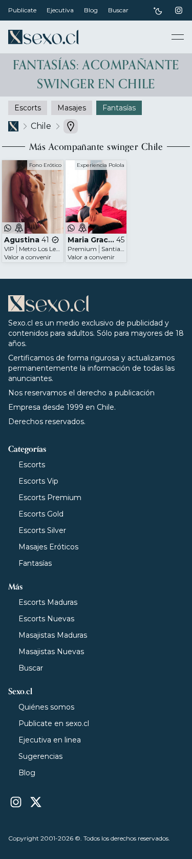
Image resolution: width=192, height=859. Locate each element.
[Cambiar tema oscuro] (157, 10)
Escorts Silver (42, 530)
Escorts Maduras (47, 602)
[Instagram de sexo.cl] (179, 10)
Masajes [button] (71, 107)
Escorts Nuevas (46, 618)
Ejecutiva (60, 10)
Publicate (22, 10)
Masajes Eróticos (48, 546)
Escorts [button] (27, 107)
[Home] (43, 37)
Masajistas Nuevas (51, 651)
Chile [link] (41, 126)
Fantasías (35, 563)
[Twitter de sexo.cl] (36, 802)
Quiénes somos (46, 707)
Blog (91, 10)
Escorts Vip (38, 481)
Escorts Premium (49, 497)
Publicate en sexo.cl (53, 723)
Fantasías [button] (119, 107)
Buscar (118, 10)
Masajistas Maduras (52, 635)
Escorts (31, 464)
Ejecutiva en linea (49, 740)
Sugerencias (40, 756)
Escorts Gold (40, 514)
